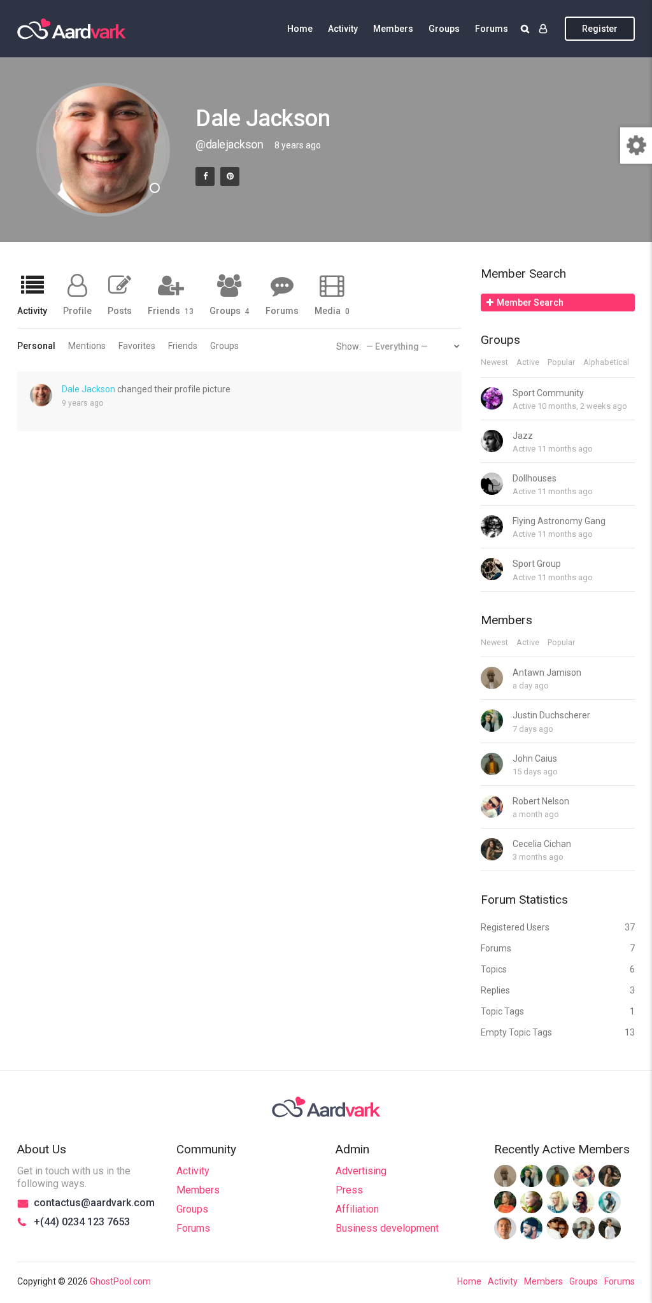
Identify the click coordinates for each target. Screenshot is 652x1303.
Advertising (361, 1171)
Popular (561, 363)
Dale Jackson (88, 389)
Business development (387, 1228)
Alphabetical (606, 363)
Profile (77, 310)
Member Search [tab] (530, 302)
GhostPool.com (120, 1281)
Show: (348, 346)
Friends (171, 310)
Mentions (87, 345)
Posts (120, 310)
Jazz (523, 436)
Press (349, 1190)
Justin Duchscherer (551, 715)
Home (300, 29)
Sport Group (537, 564)
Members (393, 29)
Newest (494, 363)
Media (332, 310)
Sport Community (548, 393)
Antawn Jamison (547, 672)
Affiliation (357, 1209)
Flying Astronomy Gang (559, 521)
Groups (444, 29)
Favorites (136, 345)
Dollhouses (534, 478)
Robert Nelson (541, 801)
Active (527, 363)
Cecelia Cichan (542, 844)
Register (600, 29)
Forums (491, 29)
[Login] (543, 28)
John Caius (535, 758)
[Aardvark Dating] (71, 28)
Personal (36, 345)
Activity (343, 29)
